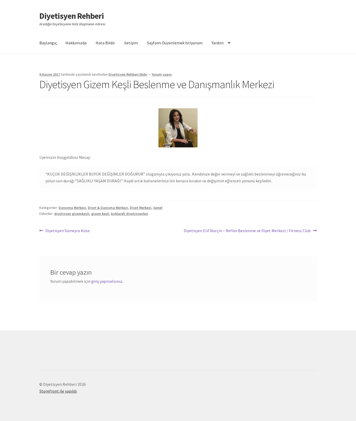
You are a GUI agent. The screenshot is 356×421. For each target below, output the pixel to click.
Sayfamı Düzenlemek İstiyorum (174, 42)
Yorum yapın (162, 74)
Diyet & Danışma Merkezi (108, 207)
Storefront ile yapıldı (58, 391)
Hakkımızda (76, 42)
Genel (157, 207)
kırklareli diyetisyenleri (129, 213)
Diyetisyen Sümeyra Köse (67, 231)
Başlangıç (48, 42)
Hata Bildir (105, 42)
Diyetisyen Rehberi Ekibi (127, 74)
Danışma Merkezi (72, 207)
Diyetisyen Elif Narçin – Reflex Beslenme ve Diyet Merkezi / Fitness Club (247, 231)
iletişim (131, 42)
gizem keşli (100, 213)
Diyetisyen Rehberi (71, 16)
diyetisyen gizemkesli (71, 213)
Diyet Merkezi (140, 207)
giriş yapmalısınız (106, 281)
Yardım (218, 42)
